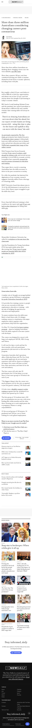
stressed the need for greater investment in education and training (15, 161)
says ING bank (16, 71)
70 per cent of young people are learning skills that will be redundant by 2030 (14, 251)
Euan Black (9, 36)
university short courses (11, 139)
